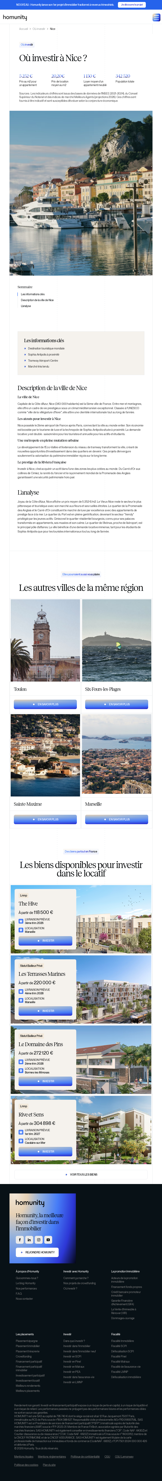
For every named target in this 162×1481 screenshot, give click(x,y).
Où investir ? (70, 1288)
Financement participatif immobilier (29, 1368)
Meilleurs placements (28, 1390)
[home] (15, 17)
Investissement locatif (28, 1380)
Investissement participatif (30, 1375)
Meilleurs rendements (28, 1385)
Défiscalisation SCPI (122, 1351)
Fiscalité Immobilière (122, 1341)
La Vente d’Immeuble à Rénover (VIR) (123, 1311)
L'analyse (26, 306)
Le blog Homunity (25, 1283)
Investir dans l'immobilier (76, 1346)
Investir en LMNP (73, 1382)
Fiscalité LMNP (119, 1371)
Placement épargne (27, 1341)
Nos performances (26, 1288)
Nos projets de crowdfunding (79, 1283)
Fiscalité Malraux (120, 1361)
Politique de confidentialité (85, 1456)
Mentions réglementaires (52, 1456)
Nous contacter (24, 1298)
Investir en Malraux (73, 1366)
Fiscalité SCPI (119, 1346)
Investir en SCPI (72, 1356)
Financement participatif (29, 1361)
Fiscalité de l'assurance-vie (126, 1366)
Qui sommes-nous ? (27, 1278)
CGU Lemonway (124, 1456)
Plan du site (49, 1464)
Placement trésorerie (28, 1351)
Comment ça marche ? (75, 1278)
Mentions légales (23, 1456)
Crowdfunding (24, 1356)
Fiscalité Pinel (118, 1356)
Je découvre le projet (132, 4)
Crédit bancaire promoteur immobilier (126, 1293)
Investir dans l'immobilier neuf (79, 1351)
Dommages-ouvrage (123, 1318)
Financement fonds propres (126, 1287)
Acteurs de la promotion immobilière (124, 1280)
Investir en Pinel (72, 1361)
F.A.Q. (19, 1293)
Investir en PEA (71, 1371)
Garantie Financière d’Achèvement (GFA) (122, 1302)
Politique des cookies (26, 1464)
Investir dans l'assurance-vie (78, 1377)
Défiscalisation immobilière (126, 1377)
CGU (107, 1456)
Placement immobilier (28, 1346)
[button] (156, 17)
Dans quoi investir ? (74, 1341)
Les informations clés (32, 294)
